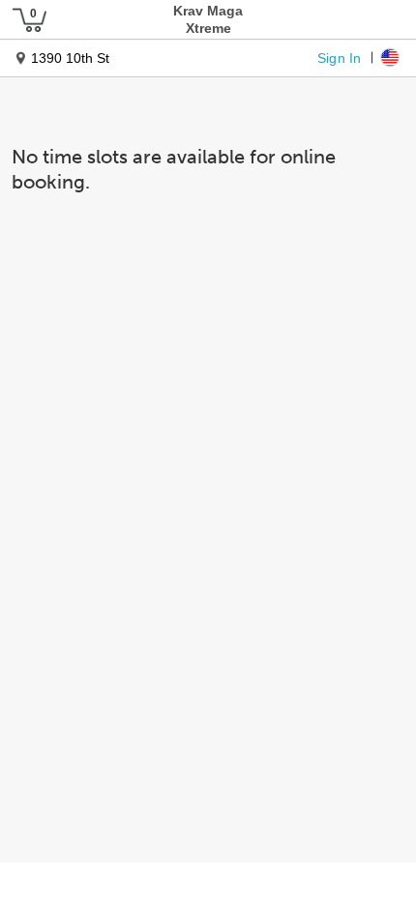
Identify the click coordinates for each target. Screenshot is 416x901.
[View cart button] (29, 19)
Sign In (339, 57)
